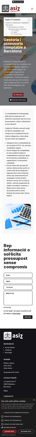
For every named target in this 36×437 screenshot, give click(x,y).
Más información (6, 410)
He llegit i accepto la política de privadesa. (17, 312)
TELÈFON (16, 31)
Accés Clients (19, 2)
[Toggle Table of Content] (28, 20)
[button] (18, 427)
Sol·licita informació (19, 100)
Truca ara (19, 95)
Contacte (8, 350)
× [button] (34, 400)
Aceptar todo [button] (9, 431)
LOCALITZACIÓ (18, 34)
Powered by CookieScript (8, 435)
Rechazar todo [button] (26, 431)
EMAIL (15, 32)
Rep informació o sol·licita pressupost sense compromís (17, 28)
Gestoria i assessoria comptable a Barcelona (17, 24)
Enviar (28, 317)
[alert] (18, 417)
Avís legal (16, 313)
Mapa (6, 391)
